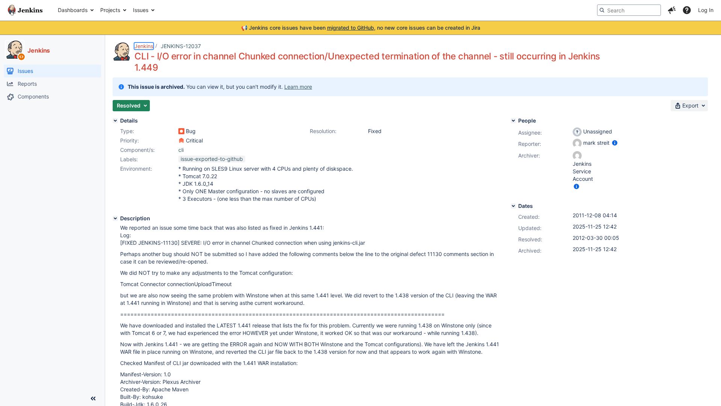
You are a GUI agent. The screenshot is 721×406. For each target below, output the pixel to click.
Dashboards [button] (72, 10)
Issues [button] (140, 10)
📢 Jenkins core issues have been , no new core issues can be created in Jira (360, 27)
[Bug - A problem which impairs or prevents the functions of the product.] (181, 131)
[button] (672, 10)
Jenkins (143, 46)
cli (181, 150)
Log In (705, 10)
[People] (513, 120)
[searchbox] (629, 10)
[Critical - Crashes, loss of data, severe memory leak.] (181, 141)
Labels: (129, 159)
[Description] (115, 218)
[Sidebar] (93, 398)
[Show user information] (615, 142)
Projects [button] (110, 10)
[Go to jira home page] (25, 10)
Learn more (298, 86)
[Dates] (513, 206)
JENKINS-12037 (181, 46)
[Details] (115, 120)
